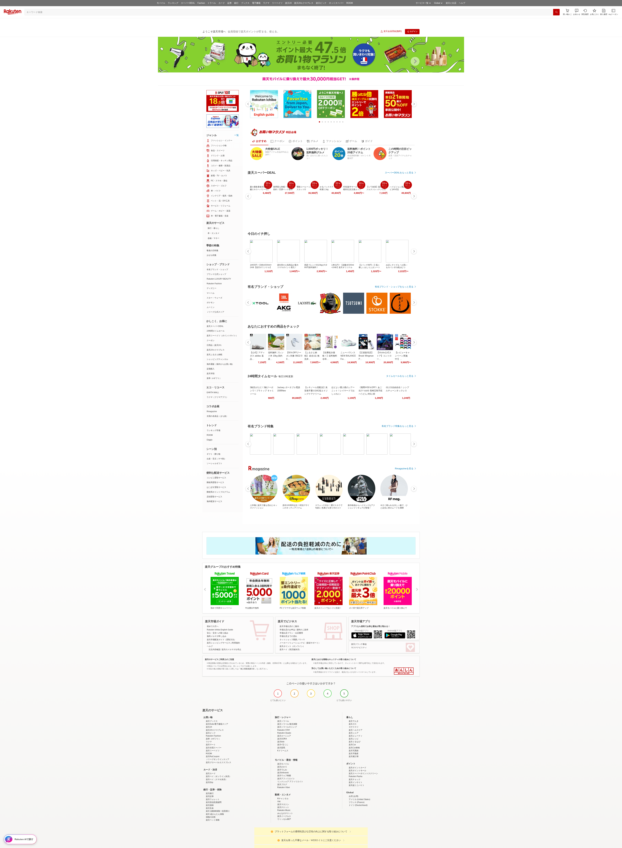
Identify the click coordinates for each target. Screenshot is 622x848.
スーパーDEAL (188, 3)
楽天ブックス (212, 721)
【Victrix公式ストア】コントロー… (384, 355)
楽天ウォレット (212, 799)
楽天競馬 (281, 748)
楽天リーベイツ (212, 750)
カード (222, 3)
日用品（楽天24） (215, 345)
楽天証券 (210, 796)
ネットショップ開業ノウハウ (292, 639)
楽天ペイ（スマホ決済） (216, 779)
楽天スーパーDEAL (215, 326)
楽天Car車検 (354, 748)
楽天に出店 (451, 3)
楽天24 (288, 3)
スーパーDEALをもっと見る (399, 172)
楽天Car (352, 744)
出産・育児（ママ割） (216, 459)
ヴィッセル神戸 (284, 819)
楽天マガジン (283, 804)
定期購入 (210, 369)
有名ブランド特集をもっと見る (397, 426)
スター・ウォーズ (214, 298)
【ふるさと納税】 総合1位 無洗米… (311, 355)
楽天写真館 (353, 750)
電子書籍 (256, 3)
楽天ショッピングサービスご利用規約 (223, 643)
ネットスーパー (336, 3)
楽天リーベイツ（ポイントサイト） (222, 335)
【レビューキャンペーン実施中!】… (402, 355)
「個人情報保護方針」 (247, 669)
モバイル (161, 3)
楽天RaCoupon (212, 756)
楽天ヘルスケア (355, 730)
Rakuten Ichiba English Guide (220, 630)
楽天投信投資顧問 (213, 802)
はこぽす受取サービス (216, 487)
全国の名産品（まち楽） (217, 416)
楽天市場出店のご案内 (289, 626)
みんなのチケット (285, 813)
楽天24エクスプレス (303, 3)
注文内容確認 (214, 649)
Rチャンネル (282, 798)
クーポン (210, 340)
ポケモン (210, 302)
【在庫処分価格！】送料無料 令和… (329, 355)
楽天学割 (210, 373)
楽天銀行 (210, 793)
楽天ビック (321, 3)
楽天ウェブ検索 (284, 775)
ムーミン (210, 307)
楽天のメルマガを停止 (231, 649)
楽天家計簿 (353, 756)
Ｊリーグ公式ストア (215, 312)
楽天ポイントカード (357, 767)
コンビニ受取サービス (216, 478)
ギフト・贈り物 (213, 454)
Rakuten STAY (283, 730)
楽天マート (211, 744)
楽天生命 (210, 808)
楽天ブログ (282, 784)
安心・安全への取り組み (217, 633)
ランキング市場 (213, 430)
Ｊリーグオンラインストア (217, 759)
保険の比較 (211, 817)
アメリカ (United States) (359, 799)
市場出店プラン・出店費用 (291, 633)
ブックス (245, 3)
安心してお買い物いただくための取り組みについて (333, 668)
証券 (229, 3)
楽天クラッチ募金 (359, 644)
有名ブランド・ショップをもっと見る (394, 286)
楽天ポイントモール (357, 770)
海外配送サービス (214, 501)
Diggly (209, 440)
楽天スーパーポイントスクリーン (363, 773)
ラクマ (266, 3)
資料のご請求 (302, 630)
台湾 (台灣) (353, 796)
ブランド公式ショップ (216, 274)
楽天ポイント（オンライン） (292, 646)
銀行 (236, 3)
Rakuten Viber (283, 787)
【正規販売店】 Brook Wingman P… (366, 355)
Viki (279, 801)
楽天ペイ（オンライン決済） (218, 776)
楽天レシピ (353, 739)
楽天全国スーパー (213, 748)
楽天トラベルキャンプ (287, 727)
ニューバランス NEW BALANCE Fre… (348, 355)
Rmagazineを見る (404, 468)
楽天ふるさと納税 (214, 354)
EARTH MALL (213, 392)
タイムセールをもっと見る (399, 376)
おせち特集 (211, 255)
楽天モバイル (283, 764)
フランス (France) (356, 802)
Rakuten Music (283, 810)
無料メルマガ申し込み (216, 636)
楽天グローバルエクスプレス (218, 762)
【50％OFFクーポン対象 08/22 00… (294, 355)
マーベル (210, 293)
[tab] (259, 141)
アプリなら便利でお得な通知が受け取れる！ (370, 626)
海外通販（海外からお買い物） (220, 364)
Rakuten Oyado (284, 733)
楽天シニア (353, 733)
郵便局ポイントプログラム (218, 492)
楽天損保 (210, 805)
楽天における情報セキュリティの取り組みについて (333, 659)
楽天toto (280, 742)
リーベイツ (277, 3)
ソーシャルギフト (214, 463)
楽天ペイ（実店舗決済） (290, 649)
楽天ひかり (282, 767)
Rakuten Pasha (355, 776)
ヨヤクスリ (353, 727)
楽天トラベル (283, 721)
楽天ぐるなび (354, 742)
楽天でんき (353, 721)
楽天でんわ (282, 770)
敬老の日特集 (212, 250)
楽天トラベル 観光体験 (287, 724)
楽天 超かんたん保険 (215, 814)
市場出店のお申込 (287, 630)
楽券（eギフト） (214, 378)
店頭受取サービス (214, 497)
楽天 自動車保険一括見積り (218, 811)
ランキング (173, 3)
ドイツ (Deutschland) (358, 805)
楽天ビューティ (355, 736)
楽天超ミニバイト (356, 785)
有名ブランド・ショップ (217, 269)
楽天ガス (353, 724)
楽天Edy (209, 782)
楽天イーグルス (284, 816)
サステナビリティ (359, 647)
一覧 (236, 135)
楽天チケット (283, 807)
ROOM (349, 3)
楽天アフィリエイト (286, 779)
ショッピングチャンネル (217, 359)
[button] (576, 12)
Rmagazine (212, 411)
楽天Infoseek (283, 773)
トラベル (211, 3)
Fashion (201, 3)
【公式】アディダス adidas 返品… (257, 355)
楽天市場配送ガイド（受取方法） (221, 639)
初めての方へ (213, 626)
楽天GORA (282, 739)
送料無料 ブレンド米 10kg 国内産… (275, 355)
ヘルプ (462, 3)
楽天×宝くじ (282, 744)
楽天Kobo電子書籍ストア (217, 724)
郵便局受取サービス (215, 482)
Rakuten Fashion (214, 283)
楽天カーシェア (284, 736)
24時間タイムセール (216, 331)
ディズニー (211, 288)
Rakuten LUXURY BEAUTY (219, 279)
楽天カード (211, 773)
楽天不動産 (353, 753)
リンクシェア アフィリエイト (290, 781)
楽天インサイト (355, 782)
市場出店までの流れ (288, 636)
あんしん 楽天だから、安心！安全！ (404, 671)
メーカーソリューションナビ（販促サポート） (300, 643)
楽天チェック (354, 779)
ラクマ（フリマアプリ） (217, 397)
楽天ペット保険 (212, 820)
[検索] (556, 12)
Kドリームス (282, 750)
